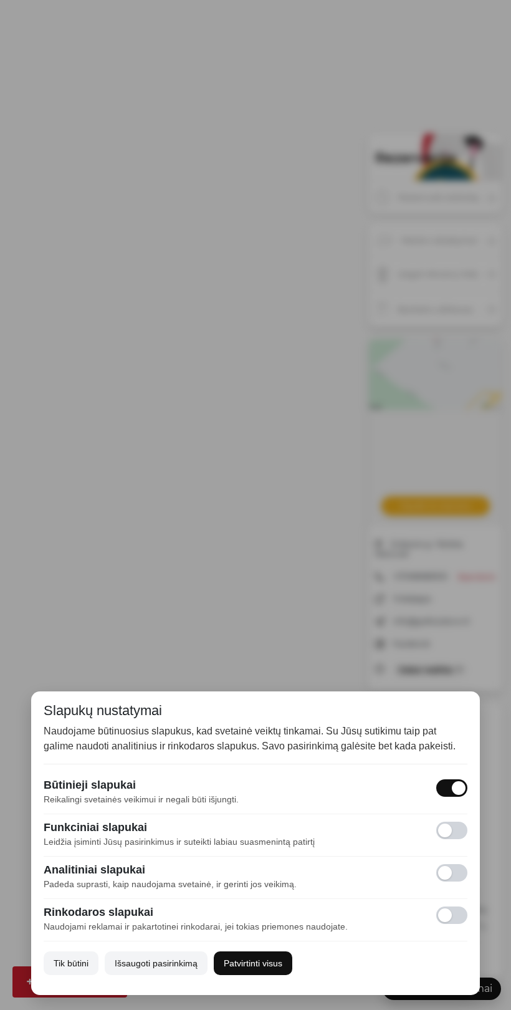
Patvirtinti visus (253, 963)
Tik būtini (71, 963)
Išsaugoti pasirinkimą (156, 963)
